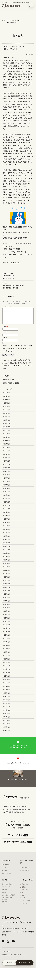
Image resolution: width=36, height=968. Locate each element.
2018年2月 (6, 730)
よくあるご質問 (25, 900)
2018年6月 (6, 720)
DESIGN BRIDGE (25, 867)
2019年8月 (6, 679)
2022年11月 (6, 546)
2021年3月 (6, 614)
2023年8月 (6, 516)
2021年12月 (6, 584)
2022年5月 (6, 567)
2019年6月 (6, 686)
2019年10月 (6, 673)
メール (6, 332)
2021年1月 (6, 621)
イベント (23, 892)
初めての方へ (6, 865)
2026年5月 (6, 403)
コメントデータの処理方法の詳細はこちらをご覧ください (17, 365)
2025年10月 (6, 427)
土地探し (4, 892)
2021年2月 (6, 618)
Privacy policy (6, 951)
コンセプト (5, 867)
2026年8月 (6, 393)
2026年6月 (6, 400)
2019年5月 (6, 690)
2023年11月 (6, 505)
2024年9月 (6, 471)
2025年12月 (6, 420)
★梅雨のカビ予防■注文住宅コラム (8, 275)
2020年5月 (6, 649)
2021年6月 (6, 604)
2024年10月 (6, 468)
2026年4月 (6, 406)
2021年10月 (6, 591)
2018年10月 (6, 710)
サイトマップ (24, 903)
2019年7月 (6, 683)
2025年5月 (6, 444)
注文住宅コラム (15, 263)
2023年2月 (6, 536)
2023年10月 (6, 509)
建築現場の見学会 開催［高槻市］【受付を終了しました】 (14, 285)
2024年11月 (6, 464)
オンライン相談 (6, 873)
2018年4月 (6, 727)
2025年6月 (6, 441)
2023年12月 (6, 502)
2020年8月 (6, 638)
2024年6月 (6, 481)
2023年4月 (6, 529)
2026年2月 (6, 413)
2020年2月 (6, 659)
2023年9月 (6, 512)
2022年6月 (6, 563)
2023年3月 (6, 533)
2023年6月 (6, 522)
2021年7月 (6, 601)
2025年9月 (6, 430)
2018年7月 (6, 717)
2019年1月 (6, 703)
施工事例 (4, 870)
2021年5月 (6, 608)
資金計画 (4, 890)
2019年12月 (6, 666)
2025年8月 (6, 434)
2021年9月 (6, 594)
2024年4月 (6, 488)
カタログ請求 (16, 835)
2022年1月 (6, 580)
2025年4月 (6, 447)
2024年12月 (6, 461)
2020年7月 (6, 642)
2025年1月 (6, 458)
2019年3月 (6, 696)
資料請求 (9, 963)
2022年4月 (6, 570)
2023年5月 (6, 526)
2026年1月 (6, 417)
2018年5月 (6, 724)
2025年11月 (6, 423)
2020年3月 (6, 655)
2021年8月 (6, 597)
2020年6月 (6, 645)
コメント (6, 306)
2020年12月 (6, 625)
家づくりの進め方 (7, 884)
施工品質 (4, 902)
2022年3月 (6, 574)
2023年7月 (6, 519)
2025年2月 (6, 454)
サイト (5, 337)
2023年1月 (6, 539)
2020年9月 (6, 635)
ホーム (4, 20)
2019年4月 (6, 693)
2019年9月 (6, 676)
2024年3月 (6, 492)
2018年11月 (6, 707)
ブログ (22, 895)
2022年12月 (6, 543)
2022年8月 (6, 557)
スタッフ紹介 (24, 890)
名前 (5, 326)
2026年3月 (6, 410)
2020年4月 (6, 652)
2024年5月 (6, 485)
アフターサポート (7, 887)
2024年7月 (6, 478)
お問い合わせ (24, 884)
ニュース (23, 898)
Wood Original (24, 870)
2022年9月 (6, 553)
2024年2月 (6, 495)
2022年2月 (6, 577)
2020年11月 (6, 628)
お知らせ (5, 379)
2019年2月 (6, 700)
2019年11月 (6, 669)
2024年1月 (6, 498)
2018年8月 (6, 713)
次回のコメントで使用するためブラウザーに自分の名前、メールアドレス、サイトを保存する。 (17, 348)
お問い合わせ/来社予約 (16, 841)
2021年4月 (6, 611)
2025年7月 (6, 437)
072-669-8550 (19, 825)
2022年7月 (6, 560)
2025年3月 (6, 451)
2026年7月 (6, 396)
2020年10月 (6, 632)
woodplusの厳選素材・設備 (8, 898)
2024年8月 (6, 475)
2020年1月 (6, 662)
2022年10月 (6, 550)
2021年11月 (6, 587)
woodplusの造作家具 (8, 895)
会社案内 (23, 887)
